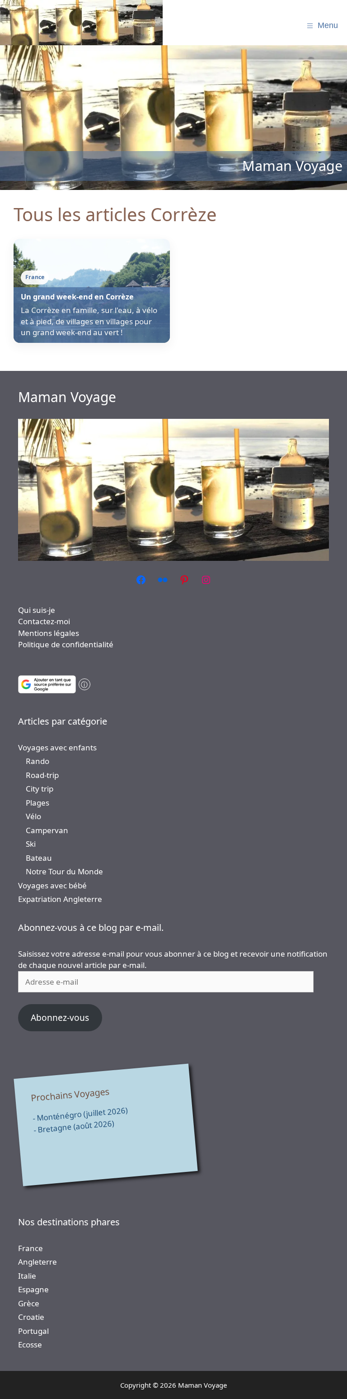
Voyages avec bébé (52, 885)
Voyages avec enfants (57, 747)
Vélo (33, 816)
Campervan (47, 830)
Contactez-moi (44, 621)
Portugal (33, 1331)
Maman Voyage (67, 397)
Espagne (33, 1289)
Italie (27, 1276)
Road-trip (42, 775)
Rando (37, 761)
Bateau (39, 858)
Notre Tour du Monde (64, 871)
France (30, 1248)
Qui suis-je (36, 610)
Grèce (28, 1303)
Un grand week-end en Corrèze (77, 297)
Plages (37, 802)
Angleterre (37, 1262)
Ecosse (30, 1344)
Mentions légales (48, 633)
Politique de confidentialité (65, 644)
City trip (39, 788)
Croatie (31, 1317)
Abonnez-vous (60, 1018)
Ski (31, 844)
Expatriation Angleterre (60, 899)
